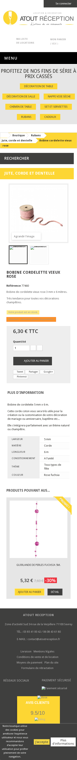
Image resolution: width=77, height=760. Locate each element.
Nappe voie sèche (59, 96)
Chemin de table (21, 106)
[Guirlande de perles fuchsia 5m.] (38, 529)
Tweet (19, 371)
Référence (13, 285)
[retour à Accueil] (4, 135)
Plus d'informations (63, 742)
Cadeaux (50, 116)
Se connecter (63, 3)
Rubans (26, 116)
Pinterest (21, 376)
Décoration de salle (21, 96)
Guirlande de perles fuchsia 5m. (38, 564)
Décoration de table (38, 86)
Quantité (19, 341)
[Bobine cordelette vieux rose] (18, 254)
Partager (33, 371)
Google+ (48, 371)
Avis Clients (37, 702)
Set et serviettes (56, 106)
